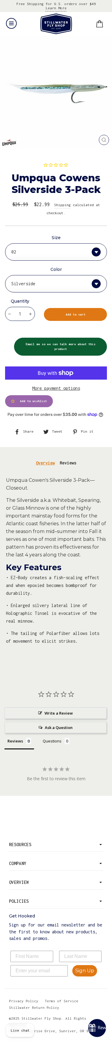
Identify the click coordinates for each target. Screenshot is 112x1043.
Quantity (20, 301)
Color (56, 269)
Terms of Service (61, 1001)
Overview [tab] (45, 462)
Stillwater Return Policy (34, 1007)
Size (56, 237)
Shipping (62, 205)
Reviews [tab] (68, 462)
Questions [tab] (52, 741)
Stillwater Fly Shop (56, 23)
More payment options (56, 388)
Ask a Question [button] (59, 727)
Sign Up (84, 970)
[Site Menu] (11, 23)
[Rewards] (97, 1028)
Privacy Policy (23, 1001)
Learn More (56, 8)
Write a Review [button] (59, 713)
